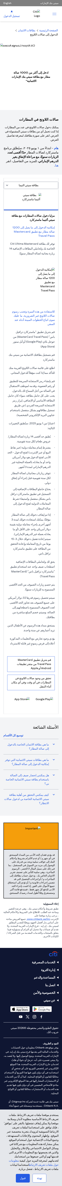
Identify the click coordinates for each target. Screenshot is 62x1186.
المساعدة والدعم (44, 977)
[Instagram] (34, 1017)
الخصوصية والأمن (44, 992)
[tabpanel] (31, 449)
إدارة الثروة (48, 970)
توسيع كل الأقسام (13, 735)
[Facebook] (41, 1017)
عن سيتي (49, 1000)
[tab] (31, 199)
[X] (27, 1017)
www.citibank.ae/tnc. (38, 919)
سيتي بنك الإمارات (49, 3)
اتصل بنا (50, 985)
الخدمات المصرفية (43, 962)
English (7, 3)
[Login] (12, 12)
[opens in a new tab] (42, 700)
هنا (57, 165)
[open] (54, 14)
